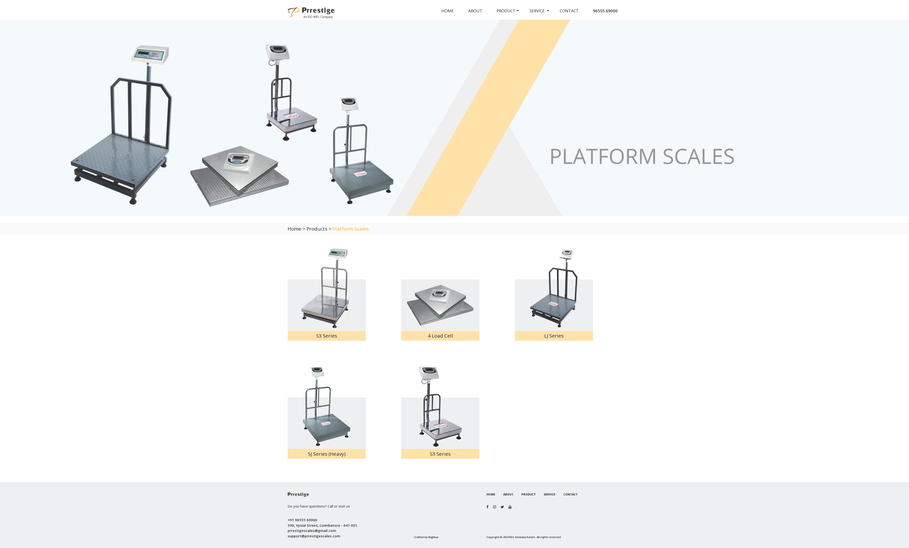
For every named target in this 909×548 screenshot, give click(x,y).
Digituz (433, 537)
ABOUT (475, 10)
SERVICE (538, 10)
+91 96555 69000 (302, 519)
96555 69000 (605, 10)
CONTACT (569, 10)
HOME (447, 10)
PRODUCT (506, 10)
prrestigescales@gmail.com (312, 530)
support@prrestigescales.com (314, 536)
